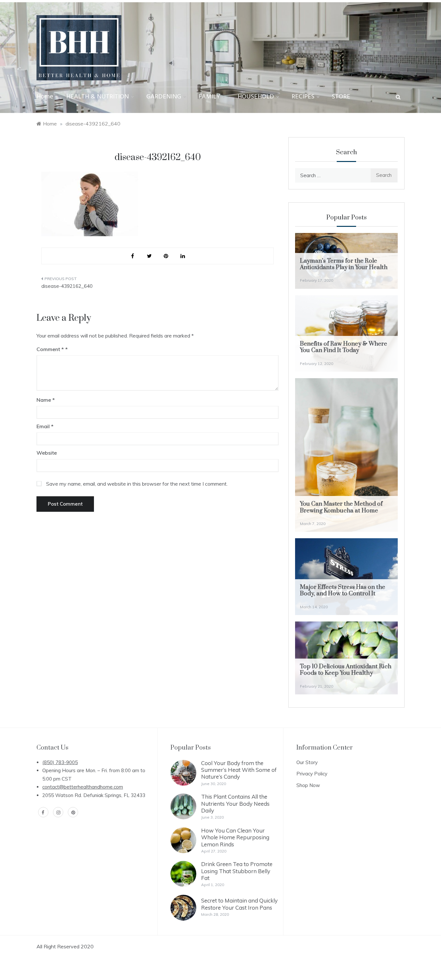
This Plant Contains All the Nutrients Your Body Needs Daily (235, 803)
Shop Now (308, 785)
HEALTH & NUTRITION (97, 97)
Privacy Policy (311, 774)
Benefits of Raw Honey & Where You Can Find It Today (343, 347)
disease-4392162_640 (67, 286)
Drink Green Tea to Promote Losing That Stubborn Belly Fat (236, 871)
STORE (341, 97)
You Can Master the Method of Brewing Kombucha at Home (341, 507)
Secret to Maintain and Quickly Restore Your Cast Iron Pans (239, 904)
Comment (50, 349)
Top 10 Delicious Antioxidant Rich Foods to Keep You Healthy (345, 670)
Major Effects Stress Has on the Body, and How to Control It (342, 590)
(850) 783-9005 (60, 762)
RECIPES (303, 97)
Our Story (307, 762)
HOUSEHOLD (256, 97)
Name (45, 400)
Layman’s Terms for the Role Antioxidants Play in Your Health (343, 264)
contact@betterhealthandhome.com (82, 787)
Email (45, 426)
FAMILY (209, 97)
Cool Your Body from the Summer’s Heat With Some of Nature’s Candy (239, 770)
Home (44, 97)
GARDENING (163, 97)
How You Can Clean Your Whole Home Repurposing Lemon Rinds (235, 837)
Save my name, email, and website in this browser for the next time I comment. (137, 483)
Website (46, 452)
